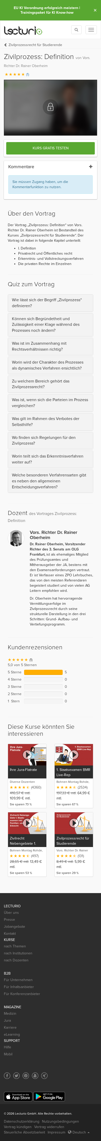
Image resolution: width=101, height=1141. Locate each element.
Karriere (10, 1027)
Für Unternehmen (18, 980)
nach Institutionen (18, 953)
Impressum (56, 1132)
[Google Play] (49, 1096)
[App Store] (18, 1096)
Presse (9, 919)
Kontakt (10, 933)
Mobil (8, 1054)
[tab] (50, 303)
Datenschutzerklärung (21, 1121)
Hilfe (7, 1047)
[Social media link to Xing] (44, 1075)
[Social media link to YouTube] (35, 1075)
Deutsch (79, 1132)
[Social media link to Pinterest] (26, 1075)
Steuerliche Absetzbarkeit (24, 1132)
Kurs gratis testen (51, 148)
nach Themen (15, 946)
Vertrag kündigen (18, 1127)
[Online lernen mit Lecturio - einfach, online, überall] (23, 30)
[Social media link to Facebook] (7, 1075)
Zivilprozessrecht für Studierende (35, 45)
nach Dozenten (16, 960)
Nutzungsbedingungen (60, 1121)
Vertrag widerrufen (49, 1127)
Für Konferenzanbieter (22, 994)
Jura (7, 1020)
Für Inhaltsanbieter (19, 987)
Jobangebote (14, 926)
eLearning (12, 1034)
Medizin (10, 1013)
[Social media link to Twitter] (16, 1075)
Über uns (11, 912)
